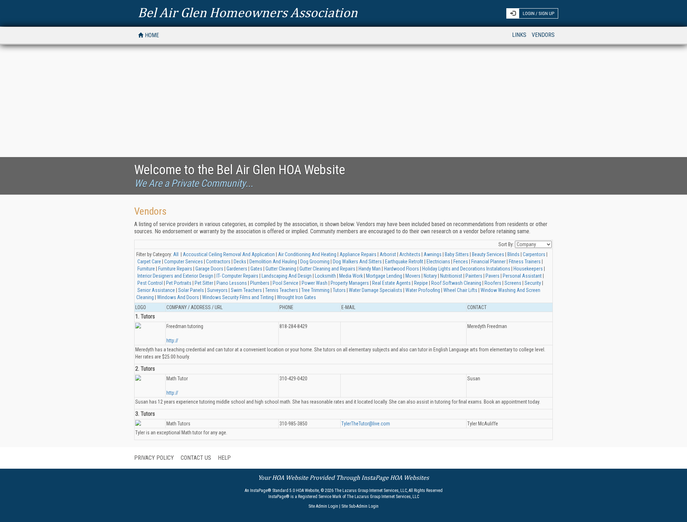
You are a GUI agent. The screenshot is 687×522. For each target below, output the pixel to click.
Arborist (388, 254)
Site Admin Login (323, 506)
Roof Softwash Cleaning (456, 283)
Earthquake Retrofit (404, 261)
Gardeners (236, 269)
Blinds (513, 254)
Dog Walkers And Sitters (357, 261)
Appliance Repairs (358, 254)
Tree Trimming (315, 290)
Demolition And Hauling (273, 261)
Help (224, 457)
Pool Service (285, 283)
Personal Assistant (522, 276)
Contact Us (196, 457)
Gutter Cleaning (280, 269)
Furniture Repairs (175, 269)
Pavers (493, 276)
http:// (172, 340)
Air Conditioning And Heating (307, 254)
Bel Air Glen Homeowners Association (247, 11)
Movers (412, 276)
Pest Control (150, 283)
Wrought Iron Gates (296, 297)
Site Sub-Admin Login (360, 506)
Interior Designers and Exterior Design (175, 276)
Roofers (492, 283)
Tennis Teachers (281, 290)
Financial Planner (488, 261)
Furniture (146, 269)
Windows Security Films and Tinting (238, 297)
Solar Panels (191, 290)
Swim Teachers (246, 290)
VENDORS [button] (543, 34)
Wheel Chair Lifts (460, 290)
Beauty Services (488, 254)
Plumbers (259, 283)
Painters (474, 276)
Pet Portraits (178, 283)
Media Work (351, 276)
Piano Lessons (231, 283)
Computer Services (183, 261)
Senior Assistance (156, 290)
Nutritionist (451, 276)
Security (533, 283)
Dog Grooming (315, 261)
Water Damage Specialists (375, 290)
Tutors (339, 290)
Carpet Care (149, 261)
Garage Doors (209, 269)
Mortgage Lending (384, 276)
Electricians (438, 261)
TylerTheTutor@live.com (365, 423)
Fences (460, 261)
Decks (240, 261)
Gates (256, 269)
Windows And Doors (178, 297)
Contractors (218, 261)
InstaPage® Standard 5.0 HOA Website (284, 490)
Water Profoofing (422, 290)
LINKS (519, 34)
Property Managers (350, 283)
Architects (409, 254)
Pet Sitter (204, 283)
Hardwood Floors (401, 269)
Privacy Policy (154, 457)
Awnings (433, 254)
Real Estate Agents (391, 283)
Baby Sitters (457, 254)
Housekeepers (528, 269)
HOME (153, 35)
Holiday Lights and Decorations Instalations (466, 269)
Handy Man (370, 269)
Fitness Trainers (525, 261)
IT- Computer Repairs (237, 276)
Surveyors (217, 290)
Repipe (421, 283)
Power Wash (314, 283)
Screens (513, 283)
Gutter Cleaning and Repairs (327, 269)
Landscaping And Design (287, 276)
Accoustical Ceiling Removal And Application (229, 254)
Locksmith (325, 276)
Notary (430, 276)
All (176, 254)
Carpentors (534, 254)
